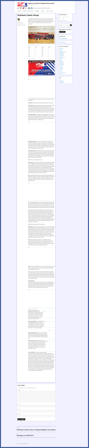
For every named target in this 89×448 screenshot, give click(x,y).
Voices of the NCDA (62, 72)
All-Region (61, 49)
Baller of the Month (62, 52)
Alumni (61, 50)
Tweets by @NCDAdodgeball (63, 38)
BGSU (20, 25)
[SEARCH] (71, 25)
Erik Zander (19, 21)
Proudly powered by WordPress (23, 443)
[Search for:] (64, 25)
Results (61, 66)
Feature (61, 56)
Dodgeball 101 (62, 53)
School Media (61, 67)
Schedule (24, 10)
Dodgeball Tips (62, 54)
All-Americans (62, 48)
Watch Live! (61, 73)
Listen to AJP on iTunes (62, 42)
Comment (19, 390)
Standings (37, 10)
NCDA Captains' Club (64, 20)
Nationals (42, 10)
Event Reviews (20, 23)
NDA (60, 59)
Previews (61, 65)
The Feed (23, 23)
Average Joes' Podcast (63, 51)
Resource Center (30, 10)
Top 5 (60, 70)
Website (19, 413)
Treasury (61, 71)
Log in (60, 79)
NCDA (17, 443)
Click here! (62, 31)
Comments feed (62, 81)
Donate (51, 10)
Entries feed (61, 80)
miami (22, 25)
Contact (47, 10)
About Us (19, 10)
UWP (24, 25)
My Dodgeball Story (62, 57)
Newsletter (61, 60)
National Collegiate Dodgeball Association (41, 3)
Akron (18, 25)
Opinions (61, 61)
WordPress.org (62, 82)
